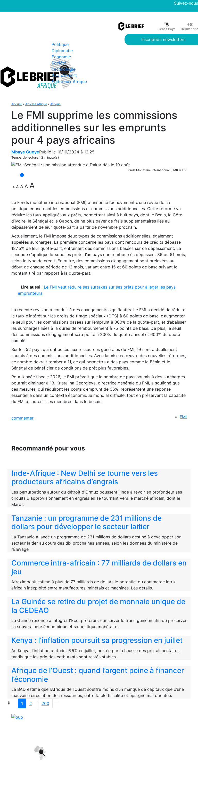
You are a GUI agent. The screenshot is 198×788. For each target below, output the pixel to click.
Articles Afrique (36, 104)
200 (45, 703)
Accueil (16, 104)
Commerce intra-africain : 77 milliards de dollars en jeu (99, 567)
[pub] (17, 716)
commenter (22, 418)
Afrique (55, 104)
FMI (183, 416)
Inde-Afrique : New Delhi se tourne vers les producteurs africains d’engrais (84, 477)
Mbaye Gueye (25, 151)
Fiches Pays (167, 29)
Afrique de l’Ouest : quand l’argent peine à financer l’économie (97, 675)
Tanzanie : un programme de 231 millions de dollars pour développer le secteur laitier (86, 522)
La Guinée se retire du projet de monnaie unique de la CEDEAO (98, 606)
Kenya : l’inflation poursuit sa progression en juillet (97, 640)
